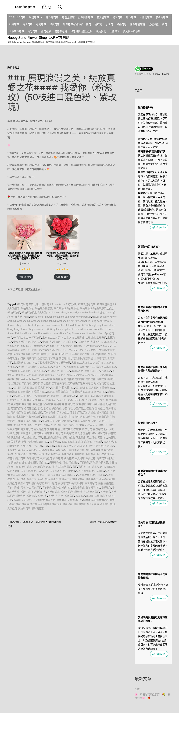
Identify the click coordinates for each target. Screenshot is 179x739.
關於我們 (101, 31)
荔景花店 (23, 450)
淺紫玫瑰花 (35, 416)
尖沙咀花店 (94, 375)
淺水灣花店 (102, 412)
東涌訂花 (83, 400)
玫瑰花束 (34, 17)
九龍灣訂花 (80, 346)
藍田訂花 (90, 454)
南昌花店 (85, 354)
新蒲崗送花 (70, 395)
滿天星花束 (103, 17)
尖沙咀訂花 (107, 375)
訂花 (24, 462)
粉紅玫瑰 (109, 429)
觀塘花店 (101, 458)
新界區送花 (19, 395)
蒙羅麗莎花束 (85, 17)
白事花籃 (48, 425)
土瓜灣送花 (19, 362)
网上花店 (81, 437)
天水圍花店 (110, 366)
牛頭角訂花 (35, 420)
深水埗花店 (49, 412)
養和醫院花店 (93, 487)
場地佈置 (65, 362)
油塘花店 (100, 408)
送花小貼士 (13, 67)
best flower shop (57, 312)
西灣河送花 (46, 458)
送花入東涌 (13, 471)
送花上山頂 (84, 466)
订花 (65, 462)
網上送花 (48, 437)
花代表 (56, 441)
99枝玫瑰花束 (29, 312)
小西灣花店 (70, 375)
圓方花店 (72, 358)
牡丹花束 (14, 24)
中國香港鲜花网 (21, 341)
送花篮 (110, 475)
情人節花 (56, 387)
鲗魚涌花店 (102, 500)
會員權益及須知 (131, 31)
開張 (100, 483)
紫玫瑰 (78, 433)
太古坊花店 (40, 370)
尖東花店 (82, 375)
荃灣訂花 (109, 445)
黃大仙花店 (93, 504)
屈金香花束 (46, 379)
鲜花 (18, 504)
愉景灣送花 (27, 391)
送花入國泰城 (107, 466)
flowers (107, 321)
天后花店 (98, 366)
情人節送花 (95, 387)
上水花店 (47, 337)
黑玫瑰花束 (37, 508)
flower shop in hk (64, 321)
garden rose (44, 325)
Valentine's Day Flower (66, 333)
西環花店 (58, 458)
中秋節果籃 (70, 341)
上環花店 (80, 337)
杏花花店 (61, 400)
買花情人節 (102, 462)
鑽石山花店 (24, 483)
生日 (107, 420)
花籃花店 (60, 445)
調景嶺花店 (55, 462)
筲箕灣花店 (13, 429)
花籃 (51, 445)
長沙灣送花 (91, 483)
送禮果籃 (154, 24)
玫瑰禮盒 (66, 420)
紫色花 (87, 433)
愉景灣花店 (108, 387)
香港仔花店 (27, 491)
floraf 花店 (17, 316)
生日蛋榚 (18, 425)
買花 (92, 462)
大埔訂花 (23, 366)
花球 (45, 445)
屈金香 (24, 379)
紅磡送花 (69, 433)
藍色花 (111, 454)
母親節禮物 (99, 404)
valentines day (88, 333)
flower (71, 316)
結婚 (94, 433)
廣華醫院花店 (59, 383)
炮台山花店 (102, 416)
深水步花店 (63, 412)
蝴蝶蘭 (98, 24)
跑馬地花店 (39, 466)
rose (34, 333)
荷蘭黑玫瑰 (97, 450)
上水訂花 (58, 337)
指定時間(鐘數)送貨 (81, 31)
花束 (23, 445)
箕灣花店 (52, 429)
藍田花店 (80, 454)
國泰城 (62, 358)
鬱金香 (41, 500)
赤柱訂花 (16, 466)
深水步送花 (89, 412)
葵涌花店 (109, 450)
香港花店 (21, 495)
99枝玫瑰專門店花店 (102, 308)
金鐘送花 (53, 479)
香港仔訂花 (40, 491)
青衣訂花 (36, 487)
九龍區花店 (83, 341)
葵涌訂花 (12, 454)
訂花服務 (32, 462)
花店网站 (97, 441)
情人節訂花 (81, 387)
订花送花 (84, 462)
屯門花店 (69, 379)
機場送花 (81, 404)
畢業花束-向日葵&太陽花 (77, 24)
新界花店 (31, 395)
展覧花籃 (58, 379)
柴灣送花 (37, 404)
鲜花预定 (67, 504)
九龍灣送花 (93, 346)
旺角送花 (12, 400)
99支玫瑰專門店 (86, 304)
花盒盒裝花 (68, 17)
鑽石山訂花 (37, 483)
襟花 (9, 458)
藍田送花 (101, 454)
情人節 (17, 387)
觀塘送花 (16, 462)
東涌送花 (94, 400)
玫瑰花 (76, 420)
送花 (74, 466)
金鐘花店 (31, 479)
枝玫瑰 (109, 400)
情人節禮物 (44, 387)
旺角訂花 (109, 395)
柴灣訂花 (26, 404)
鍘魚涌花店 (105, 479)
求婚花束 (57, 408)
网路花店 (102, 437)
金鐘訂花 (42, 479)
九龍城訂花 (27, 346)
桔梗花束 (55, 24)
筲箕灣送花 (40, 429)
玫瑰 (58, 420)
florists (63, 316)
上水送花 (69, 337)
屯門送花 (90, 379)
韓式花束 (66, 487)
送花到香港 (69, 471)
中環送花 (58, 341)
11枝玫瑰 (44, 304)
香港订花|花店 (55, 495)
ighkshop (58, 329)
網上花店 (16, 437)
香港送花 (69, 495)
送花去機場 (17, 475)
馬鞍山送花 (19, 500)
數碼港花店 (81, 391)
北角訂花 (63, 354)
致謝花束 (43, 441)
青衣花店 (25, 487)
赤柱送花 (26, 466)
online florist (100, 329)
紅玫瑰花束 (35, 433)
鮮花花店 (51, 500)
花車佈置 (88, 445)
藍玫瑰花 (55, 454)
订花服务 (73, 462)
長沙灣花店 (64, 483)
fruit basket (29, 325)
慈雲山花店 (62, 391)
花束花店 (31, 445)
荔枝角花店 (35, 450)
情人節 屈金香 (29, 387)
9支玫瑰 (42, 312)
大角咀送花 (86, 366)
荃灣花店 (98, 445)
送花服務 (55, 475)
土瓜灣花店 (100, 358)
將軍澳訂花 (35, 375)
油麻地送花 (30, 412)
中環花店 (36, 341)
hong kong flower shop (101, 325)
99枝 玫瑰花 (71, 308)
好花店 (96, 370)
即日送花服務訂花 (100, 354)
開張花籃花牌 (137, 24)
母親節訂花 (17, 408)
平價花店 (26, 383)
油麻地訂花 (17, 412)
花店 (80, 441)
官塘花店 (106, 370)
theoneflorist (45, 333)
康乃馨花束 (52, 17)
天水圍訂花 (13, 370)
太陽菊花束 (146, 17)
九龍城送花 (40, 346)
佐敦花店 (25, 350)
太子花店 (65, 370)
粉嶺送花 (98, 429)
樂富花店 (48, 404)
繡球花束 (131, 17)
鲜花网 (47, 504)
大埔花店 (12, 366)
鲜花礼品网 (36, 504)
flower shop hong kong (41, 321)
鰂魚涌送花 (89, 500)
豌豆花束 (118, 17)
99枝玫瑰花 (13, 312)
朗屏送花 (51, 400)
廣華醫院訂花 (74, 383)
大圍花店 (76, 362)
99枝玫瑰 (85, 308)
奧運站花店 (77, 370)
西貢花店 (69, 458)
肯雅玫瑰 (32, 441)
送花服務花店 (69, 475)
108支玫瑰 (22, 304)
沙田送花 (89, 408)
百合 (65, 425)
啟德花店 (42, 358)
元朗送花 (93, 350)
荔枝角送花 (62, 450)
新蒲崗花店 (43, 395)
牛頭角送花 (48, 420)
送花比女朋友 (84, 475)
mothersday (85, 329)
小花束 (59, 375)
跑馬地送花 (65, 466)
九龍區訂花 (97, 341)
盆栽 (81, 425)
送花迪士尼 (13, 479)
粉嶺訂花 (87, 429)
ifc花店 (48, 329)
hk (62, 325)
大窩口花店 (46, 366)
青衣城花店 (13, 487)
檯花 (89, 404)
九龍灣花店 (66, 346)
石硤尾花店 (102, 425)
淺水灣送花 (22, 416)
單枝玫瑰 (53, 358)
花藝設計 (71, 445)
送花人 (95, 466)
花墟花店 (72, 441)
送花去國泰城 (83, 471)
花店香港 (108, 441)
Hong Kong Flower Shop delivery (25, 329)
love (74, 329)
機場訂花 (70, 404)
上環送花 (101, 337)
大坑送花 (109, 362)
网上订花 (91, 437)
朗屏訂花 (40, 400)
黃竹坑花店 (24, 508)
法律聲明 (114, 31)
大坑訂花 (98, 362)
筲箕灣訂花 (27, 429)
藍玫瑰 (46, 454)
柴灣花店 (16, 404)
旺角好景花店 (84, 395)
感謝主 (51, 391)
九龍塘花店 (53, 346)
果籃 (102, 400)
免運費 (102, 350)
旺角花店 (98, 395)
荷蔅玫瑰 (74, 450)
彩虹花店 (88, 383)
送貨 (23, 479)
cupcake (83, 312)
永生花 (109, 24)
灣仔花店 (58, 416)
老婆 (24, 441)
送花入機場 (27, 471)
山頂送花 (16, 383)
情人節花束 (68, 387)
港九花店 (47, 416)
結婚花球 (122, 24)
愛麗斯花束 (40, 391)
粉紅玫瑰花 (13, 433)
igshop (67, 329)
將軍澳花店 (22, 375)
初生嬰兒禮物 (38, 354)
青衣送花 (47, 487)
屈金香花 (34, 379)
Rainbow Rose (23, 333)
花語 (79, 445)
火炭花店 (90, 416)
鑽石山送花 (51, 483)
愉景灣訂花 (13, 391)
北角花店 (52, 354)
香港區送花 (93, 491)
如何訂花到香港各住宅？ (103, 522)
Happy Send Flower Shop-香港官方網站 (38, 38)
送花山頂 (45, 475)
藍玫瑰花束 (68, 454)
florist (33, 316)
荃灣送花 (12, 450)
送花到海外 (56, 471)
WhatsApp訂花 (106, 333)
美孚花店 (16, 441)
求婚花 (47, 408)
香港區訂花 (80, 491)
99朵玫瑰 (58, 308)
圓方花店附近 (85, 358)
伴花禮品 (46, 31)
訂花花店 (43, 462)
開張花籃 (109, 483)
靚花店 (56, 487)
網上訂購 (37, 437)
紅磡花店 (47, 433)
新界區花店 (100, 391)
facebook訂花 (97, 312)
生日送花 (29, 425)
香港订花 (42, 495)
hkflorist (69, 325)
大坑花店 (87, 362)
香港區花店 (66, 491)
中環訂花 (47, 341)
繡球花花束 (69, 437)
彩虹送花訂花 (101, 383)
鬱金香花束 (162, 17)
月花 (20, 400)
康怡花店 (46, 383)
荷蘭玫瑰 (85, 450)
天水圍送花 (27, 370)
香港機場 (105, 491)
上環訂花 (90, 337)
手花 (71, 391)
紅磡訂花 (58, 433)
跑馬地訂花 (52, 466)
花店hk (87, 441)
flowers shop (14, 325)
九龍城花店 (13, 346)
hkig (77, 325)
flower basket (83, 316)
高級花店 (31, 500)
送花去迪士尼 (31, 475)
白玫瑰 (58, 425)
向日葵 (22, 358)
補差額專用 (61, 31)
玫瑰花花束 (98, 420)
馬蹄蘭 (90, 495)
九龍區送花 (110, 341)
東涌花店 (72, 400)
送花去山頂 (98, 471)
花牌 (39, 445)
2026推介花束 (17, 17)
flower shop (21, 321)
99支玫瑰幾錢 (104, 304)
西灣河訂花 (33, 458)
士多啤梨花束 (16, 31)
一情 (9, 337)
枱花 (164, 24)
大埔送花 (34, 366)
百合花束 (28, 24)
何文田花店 (59, 350)
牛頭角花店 (22, 420)
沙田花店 (67, 408)
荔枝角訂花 (48, 450)
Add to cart (25, 276)
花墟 (63, 441)
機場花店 (59, 404)
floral (26, 316)
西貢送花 (90, 458)
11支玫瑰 (33, 304)
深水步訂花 (76, 412)
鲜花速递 (57, 504)
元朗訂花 (82, 350)
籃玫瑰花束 (64, 429)
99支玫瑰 (71, 304)
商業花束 (31, 358)
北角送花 (74, 354)
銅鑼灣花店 (65, 479)
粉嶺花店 (76, 429)
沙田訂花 (78, 408)
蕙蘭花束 (41, 24)
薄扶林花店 (35, 454)
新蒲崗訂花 (57, 395)
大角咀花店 (59, 366)
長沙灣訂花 (77, 483)
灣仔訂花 (69, 416)
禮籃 (111, 425)
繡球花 (58, 437)
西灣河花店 (19, 458)
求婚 (39, 408)
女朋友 (88, 370)
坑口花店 (31, 362)
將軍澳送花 (48, 375)
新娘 (90, 391)
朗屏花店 (29, 400)
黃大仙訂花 (106, 504)
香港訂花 (31, 495)
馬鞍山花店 (101, 495)
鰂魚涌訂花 (76, 500)
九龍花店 (105, 346)
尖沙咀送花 (13, 379)
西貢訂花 (80, 458)
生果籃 (38, 425)
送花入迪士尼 (41, 471)
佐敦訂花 (36, 350)
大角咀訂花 (72, 366)
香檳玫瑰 (106, 487)
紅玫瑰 (24, 433)
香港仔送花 (53, 491)
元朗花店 (71, 350)
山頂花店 (101, 379)
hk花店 (84, 325)
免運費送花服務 (21, 354)
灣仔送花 (80, 416)
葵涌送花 (23, 454)
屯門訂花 (80, 379)
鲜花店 (25, 504)
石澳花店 (90, 425)
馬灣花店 (80, 495)
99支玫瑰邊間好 (43, 308)
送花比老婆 (99, 475)
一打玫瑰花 (35, 337)
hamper (56, 325)
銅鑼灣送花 (92, 479)
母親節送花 (30, 408)
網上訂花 (26, 437)
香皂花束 (33, 31)
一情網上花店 (20, 337)
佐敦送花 (47, 350)
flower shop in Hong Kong (88, 321)
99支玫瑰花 (27, 308)
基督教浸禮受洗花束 (48, 362)
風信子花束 (78, 487)
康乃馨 (36, 383)
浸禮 (39, 412)
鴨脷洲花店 (79, 504)
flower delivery (100, 316)
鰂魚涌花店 (63, 500)
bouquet (72, 312)
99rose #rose (57, 304)
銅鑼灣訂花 (78, 479)
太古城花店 (53, 370)
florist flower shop (48, 316)
